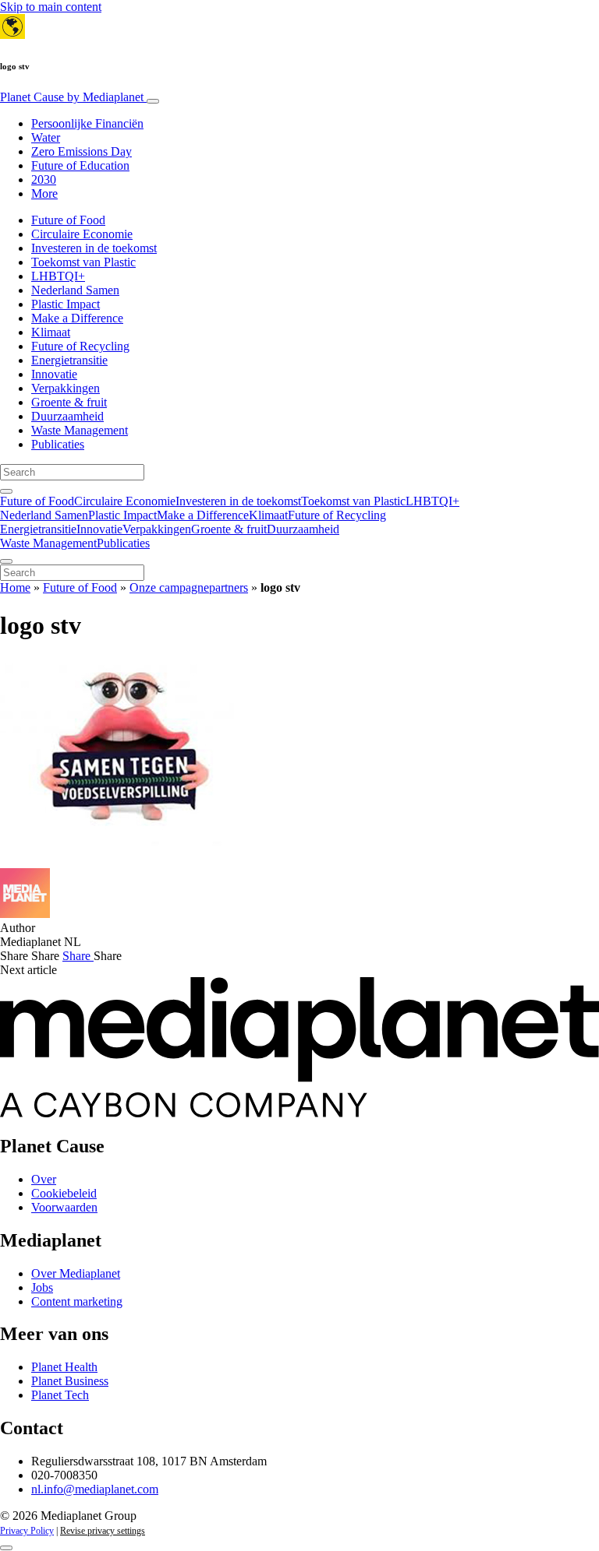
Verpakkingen (65, 388)
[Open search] (6, 491)
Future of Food (68, 220)
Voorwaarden (64, 1207)
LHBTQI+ (58, 276)
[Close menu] (6, 561)
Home (15, 587)
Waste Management (79, 430)
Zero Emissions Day (81, 151)
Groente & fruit (69, 402)
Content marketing (76, 1301)
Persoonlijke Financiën (87, 123)
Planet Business (69, 1380)
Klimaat (50, 332)
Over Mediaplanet (75, 1273)
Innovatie (54, 374)
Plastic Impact (65, 304)
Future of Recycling (80, 346)
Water (45, 137)
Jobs (42, 1287)
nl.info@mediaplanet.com (94, 1489)
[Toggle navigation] (153, 101)
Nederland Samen (75, 290)
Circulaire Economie (82, 234)
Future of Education (80, 165)
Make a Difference (77, 318)
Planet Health (64, 1366)
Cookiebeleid (64, 1193)
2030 (43, 179)
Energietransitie (69, 360)
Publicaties (57, 444)
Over (43, 1179)
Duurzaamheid (67, 416)
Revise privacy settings (102, 1530)
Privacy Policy (27, 1530)
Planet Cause (72, 97)
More (44, 193)
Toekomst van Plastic (83, 262)
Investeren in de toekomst (94, 248)
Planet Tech (60, 1395)
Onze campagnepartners (188, 587)
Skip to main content (50, 6)
